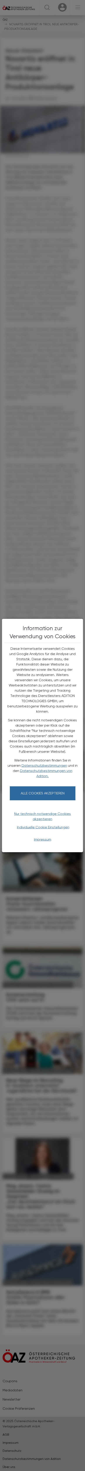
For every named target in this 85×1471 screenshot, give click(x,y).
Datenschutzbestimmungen (44, 765)
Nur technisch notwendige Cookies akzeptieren (42, 816)
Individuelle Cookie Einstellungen (43, 827)
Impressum (42, 839)
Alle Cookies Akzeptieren (43, 793)
